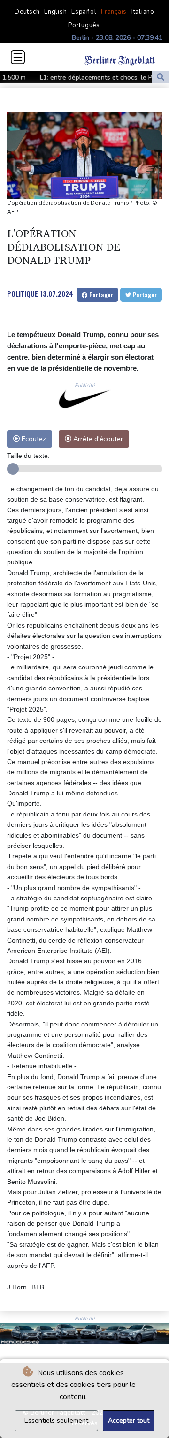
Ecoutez (33, 438)
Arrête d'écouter (97, 438)
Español (83, 11)
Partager (100, 295)
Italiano (142, 11)
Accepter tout (128, 1420)
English (55, 11)
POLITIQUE (22, 293)
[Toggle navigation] (18, 57)
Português (84, 25)
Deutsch (27, 11)
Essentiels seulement (56, 1420)
